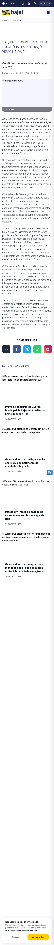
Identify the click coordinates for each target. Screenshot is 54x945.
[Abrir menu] (48, 12)
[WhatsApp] (37, 349)
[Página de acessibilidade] (23, 3)
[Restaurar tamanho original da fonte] (45, 3)
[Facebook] (17, 349)
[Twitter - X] (27, 349)
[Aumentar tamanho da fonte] (49, 3)
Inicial (7, 21)
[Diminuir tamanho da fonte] (41, 3)
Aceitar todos (38, 937)
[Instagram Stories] (48, 349)
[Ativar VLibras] (29, 3)
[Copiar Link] (6, 349)
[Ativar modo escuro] (35, 3)
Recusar (15, 937)
